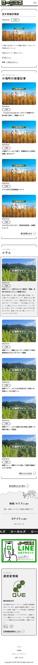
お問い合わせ (19, 657)
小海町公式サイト (12, 62)
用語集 (19, 650)
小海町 (15, 20)
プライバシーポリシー (19, 654)
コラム (19, 647)
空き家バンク (6, 57)
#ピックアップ (19, 524)
